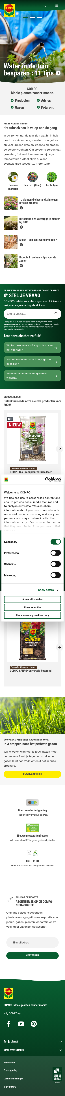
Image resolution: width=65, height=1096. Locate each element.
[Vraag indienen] (56, 314)
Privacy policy (11, 1071)
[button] (25, 17)
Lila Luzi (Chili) (32, 185)
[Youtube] (21, 1024)
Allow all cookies (32, 599)
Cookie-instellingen (13, 1079)
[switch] (56, 553)
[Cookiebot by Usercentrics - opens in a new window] (46, 479)
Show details (46, 589)
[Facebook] (8, 1024)
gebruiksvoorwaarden (12, 324)
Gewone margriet (13, 187)
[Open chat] (57, 1075)
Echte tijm (52, 185)
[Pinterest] (34, 1024)
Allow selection (32, 607)
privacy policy (33, 324)
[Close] (44, 5)
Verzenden (32, 955)
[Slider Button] (59, 448)
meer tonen (43, 164)
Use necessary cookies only (32, 615)
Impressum (9, 1062)
